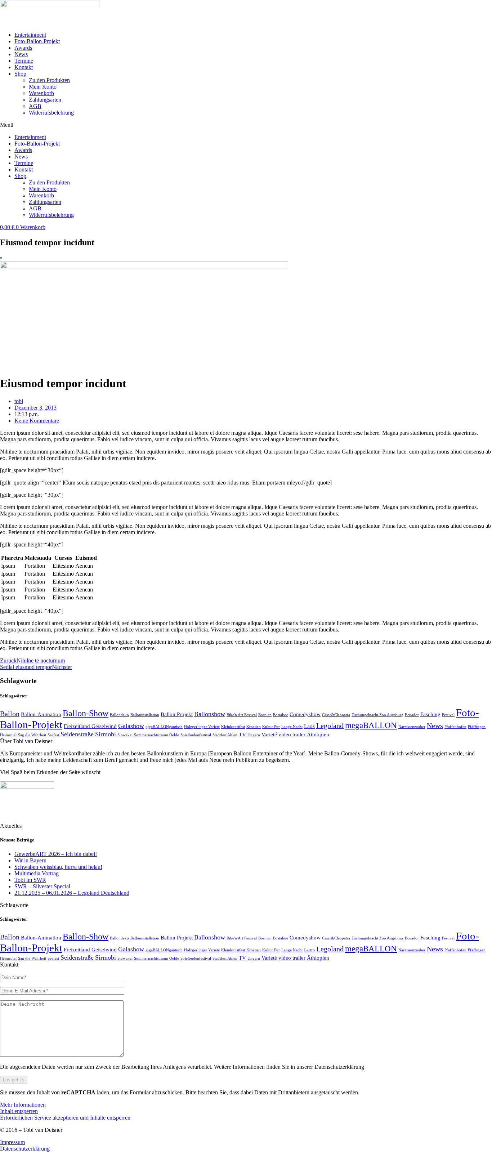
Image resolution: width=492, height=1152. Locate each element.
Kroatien (253, 727)
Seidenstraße (77, 734)
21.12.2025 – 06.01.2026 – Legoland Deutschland (71, 893)
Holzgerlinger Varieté (202, 727)
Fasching (430, 714)
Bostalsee (280, 715)
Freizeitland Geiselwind (90, 726)
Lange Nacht (292, 727)
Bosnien (265, 715)
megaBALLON (371, 725)
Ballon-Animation (41, 714)
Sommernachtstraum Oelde (156, 735)
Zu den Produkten (49, 80)
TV (242, 734)
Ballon (9, 714)
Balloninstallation (144, 715)
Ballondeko (119, 715)
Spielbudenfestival (195, 735)
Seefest (53, 735)
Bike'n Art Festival (242, 715)
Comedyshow (305, 714)
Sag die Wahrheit (32, 735)
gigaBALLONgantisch (164, 727)
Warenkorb (41, 93)
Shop (20, 74)
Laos (309, 726)
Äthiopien (318, 734)
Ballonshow (209, 714)
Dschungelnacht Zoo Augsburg (377, 715)
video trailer (291, 734)
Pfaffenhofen (455, 727)
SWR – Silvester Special (42, 886)
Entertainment (30, 35)
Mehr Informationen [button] (23, 1105)
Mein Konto (43, 87)
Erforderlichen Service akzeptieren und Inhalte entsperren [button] (65, 1118)
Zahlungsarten (45, 100)
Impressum (12, 1142)
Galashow (131, 725)
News (21, 54)
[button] (246, 125)
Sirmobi (105, 734)
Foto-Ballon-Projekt (37, 41)
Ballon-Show (85, 713)
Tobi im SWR (30, 880)
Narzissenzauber (411, 727)
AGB (35, 106)
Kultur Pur (271, 727)
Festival (448, 715)
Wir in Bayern (30, 860)
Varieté (269, 734)
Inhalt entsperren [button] (19, 1111)
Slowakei (125, 735)
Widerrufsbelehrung (51, 113)
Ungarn (253, 735)
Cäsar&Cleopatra (336, 715)
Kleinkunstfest (233, 727)
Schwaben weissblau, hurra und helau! (58, 867)
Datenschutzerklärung (25, 1149)
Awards (23, 48)
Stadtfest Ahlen (225, 735)
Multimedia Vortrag (36, 873)
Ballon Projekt (177, 714)
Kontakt (23, 67)
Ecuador (412, 715)
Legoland (330, 725)
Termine (23, 61)
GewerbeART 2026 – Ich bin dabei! (55, 854)
